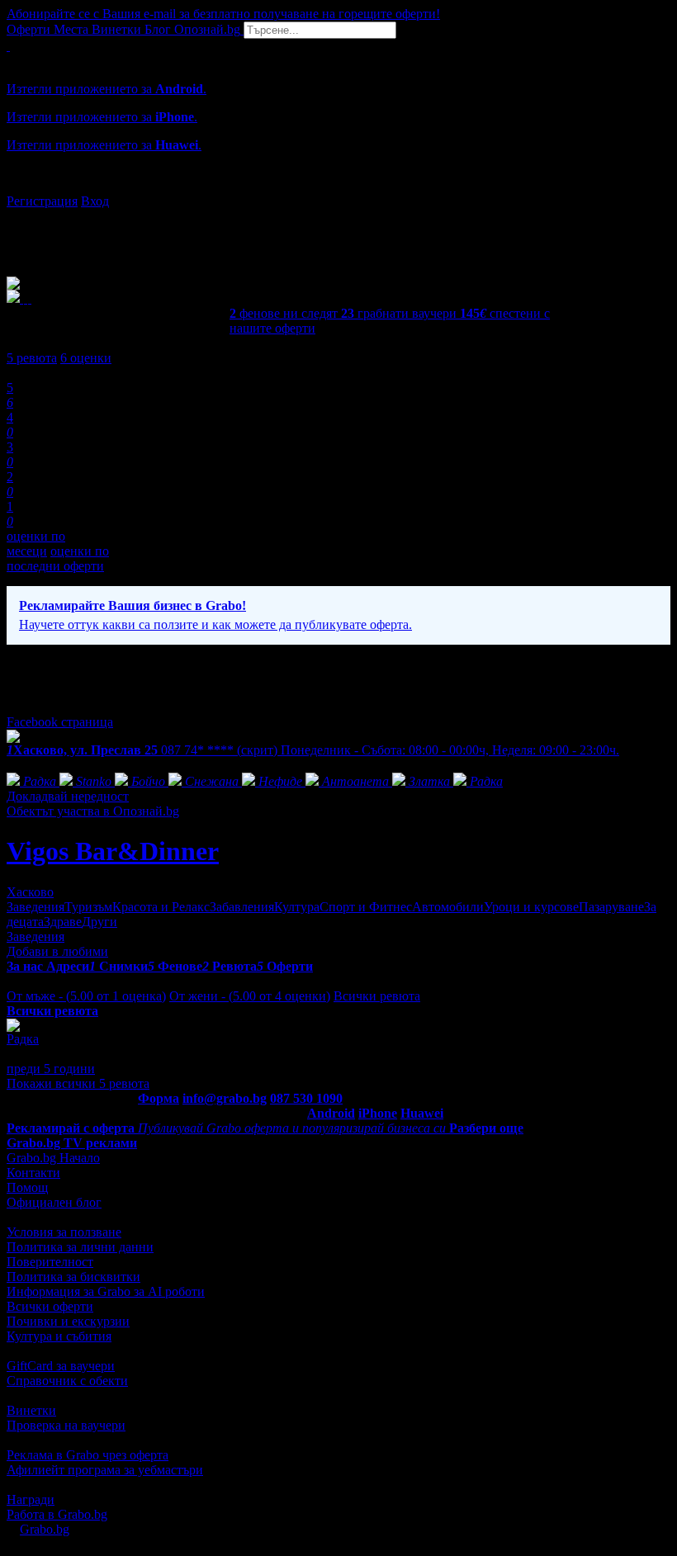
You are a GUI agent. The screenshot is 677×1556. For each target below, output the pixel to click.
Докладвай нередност (68, 796)
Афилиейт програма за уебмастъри (105, 1470)
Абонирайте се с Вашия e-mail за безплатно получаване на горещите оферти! (223, 14)
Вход (95, 201)
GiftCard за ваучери (61, 1366)
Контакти (33, 1173)
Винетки (31, 1410)
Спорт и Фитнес (366, 907)
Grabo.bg (44, 1529)
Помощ (27, 1187)
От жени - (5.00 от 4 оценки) (249, 996)
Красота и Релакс (161, 907)
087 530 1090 (306, 1098)
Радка (23, 1039)
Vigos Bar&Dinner (113, 851)
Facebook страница (60, 722)
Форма (158, 1098)
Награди (30, 1499)
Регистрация (42, 201)
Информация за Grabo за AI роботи (106, 1291)
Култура (297, 907)
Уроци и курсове (531, 907)
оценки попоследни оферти (58, 558)
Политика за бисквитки (73, 1277)
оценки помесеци (36, 543)
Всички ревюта (377, 996)
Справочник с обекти (67, 1381)
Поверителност (50, 1262)
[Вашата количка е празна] (8, 46)
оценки (85, 358)
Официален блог (54, 1202)
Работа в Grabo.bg (57, 1514)
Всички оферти (50, 1306)
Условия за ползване (64, 1232)
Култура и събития (59, 1336)
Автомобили (448, 907)
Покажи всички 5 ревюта (78, 1083)
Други (99, 922)
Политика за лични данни (80, 1247)
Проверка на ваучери (66, 1425)
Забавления (242, 907)
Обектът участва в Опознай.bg (93, 811)
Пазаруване (611, 907)
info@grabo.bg (224, 1098)
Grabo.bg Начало (53, 1158)
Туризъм (88, 907)
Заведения (35, 907)
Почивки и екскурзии (68, 1321)
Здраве (63, 922)
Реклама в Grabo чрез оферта (87, 1455)
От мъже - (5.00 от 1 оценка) (86, 996)
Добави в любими (57, 951)
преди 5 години (51, 1069)
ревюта (32, 358)
